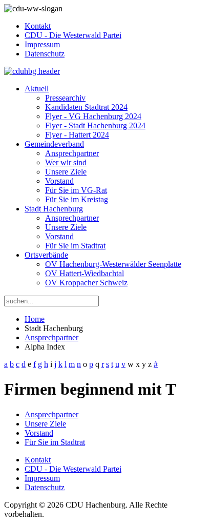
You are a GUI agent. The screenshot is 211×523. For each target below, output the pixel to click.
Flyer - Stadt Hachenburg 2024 (95, 125)
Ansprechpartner (72, 153)
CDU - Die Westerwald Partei (73, 35)
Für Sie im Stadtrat (75, 245)
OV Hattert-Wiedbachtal (84, 273)
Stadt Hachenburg (54, 208)
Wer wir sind (66, 162)
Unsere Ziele (66, 171)
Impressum (42, 44)
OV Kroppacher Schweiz (86, 282)
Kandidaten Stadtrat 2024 (86, 107)
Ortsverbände (46, 254)
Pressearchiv (65, 97)
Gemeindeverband (54, 144)
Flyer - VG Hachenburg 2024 (93, 116)
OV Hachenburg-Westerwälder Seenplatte (113, 264)
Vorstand (59, 181)
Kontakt (38, 26)
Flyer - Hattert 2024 (77, 134)
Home (35, 319)
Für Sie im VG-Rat (76, 190)
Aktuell (37, 88)
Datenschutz (45, 53)
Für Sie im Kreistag (76, 199)
